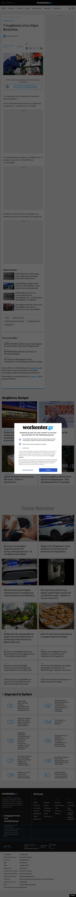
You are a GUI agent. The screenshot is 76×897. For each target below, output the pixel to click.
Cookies (73, 895)
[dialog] (38, 448)
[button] (38, 448)
